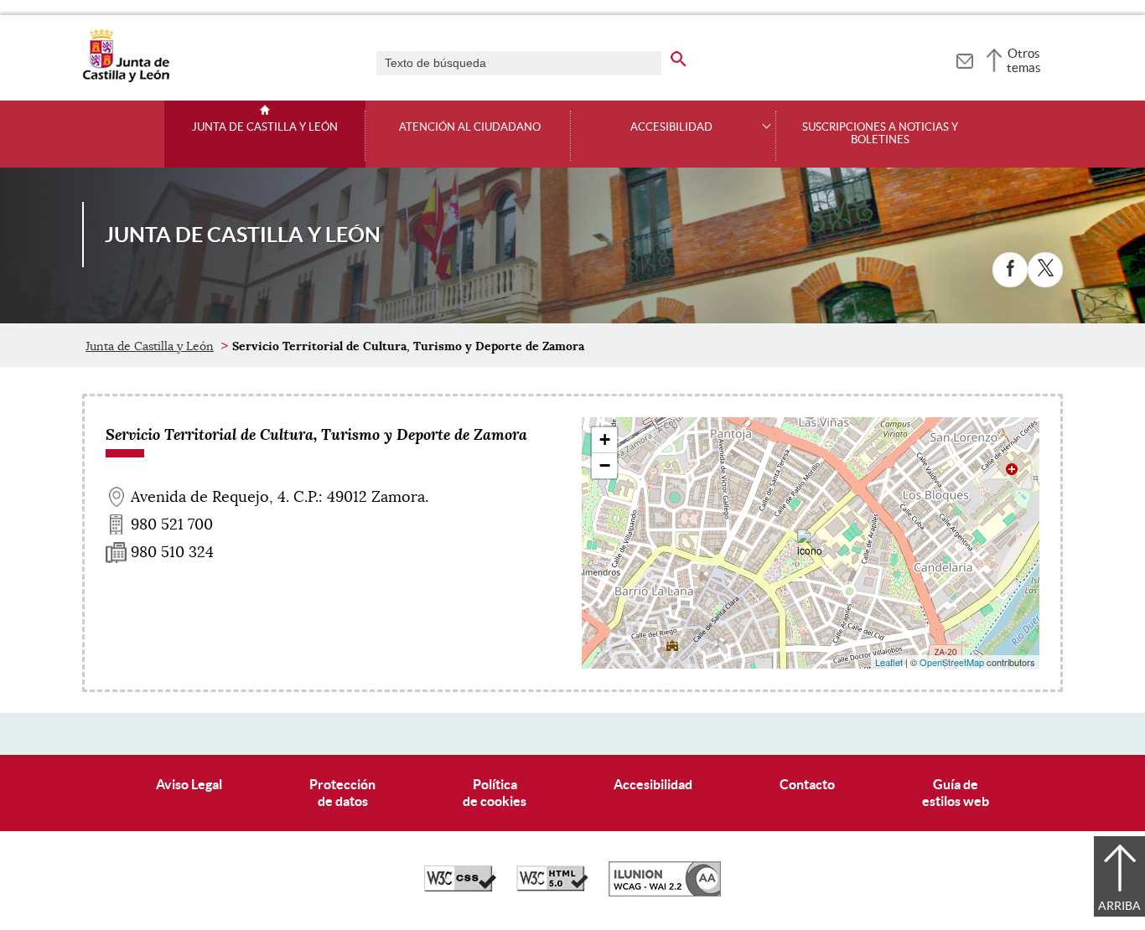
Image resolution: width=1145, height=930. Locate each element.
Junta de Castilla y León (265, 127)
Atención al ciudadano (470, 127)
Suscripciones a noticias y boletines (880, 133)
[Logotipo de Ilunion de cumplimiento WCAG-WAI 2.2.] (665, 892)
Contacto (807, 784)
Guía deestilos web (955, 792)
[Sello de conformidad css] (460, 887)
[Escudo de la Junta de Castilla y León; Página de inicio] (125, 78)
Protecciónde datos (342, 792)
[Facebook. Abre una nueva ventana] (1010, 269)
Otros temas (1024, 60)
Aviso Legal (189, 784)
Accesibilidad (653, 784)
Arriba (1119, 905)
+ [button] (604, 439)
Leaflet (889, 662)
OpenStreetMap (952, 662)
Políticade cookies (494, 792)
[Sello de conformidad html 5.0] (552, 887)
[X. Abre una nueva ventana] (1045, 269)
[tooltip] (964, 58)
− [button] (604, 465)
